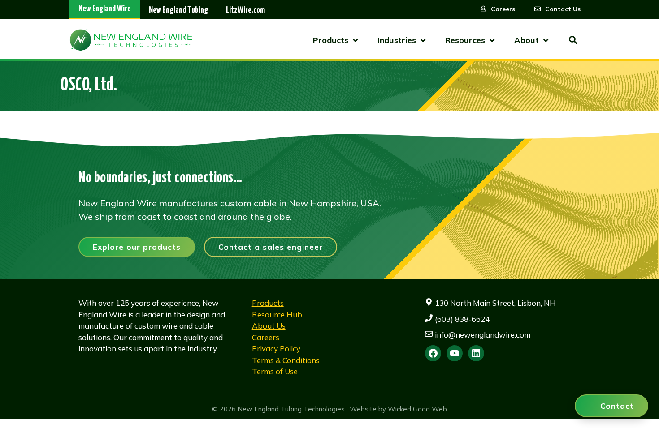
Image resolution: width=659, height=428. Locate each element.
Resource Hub (277, 314)
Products (268, 303)
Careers (265, 337)
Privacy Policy (276, 348)
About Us (269, 325)
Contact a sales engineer (270, 247)
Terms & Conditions (286, 360)
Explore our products (137, 247)
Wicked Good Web (417, 409)
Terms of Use (275, 371)
